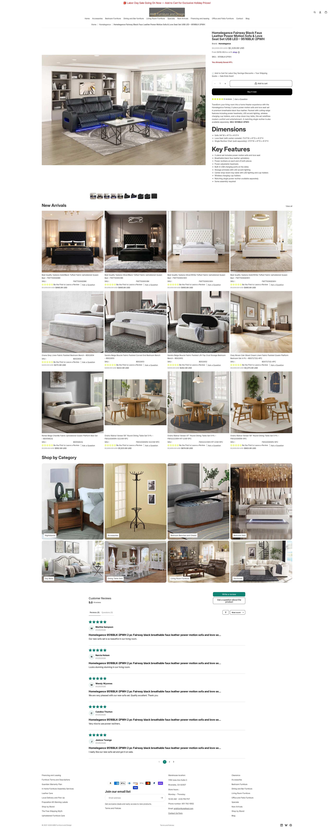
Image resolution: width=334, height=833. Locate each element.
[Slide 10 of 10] (154, 196)
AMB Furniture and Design (61, 825)
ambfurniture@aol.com (183, 808)
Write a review (229, 594)
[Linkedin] (281, 825)
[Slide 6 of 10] (127, 196)
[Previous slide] (46, 322)
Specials (235, 802)
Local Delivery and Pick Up (53, 798)
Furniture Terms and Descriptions (56, 780)
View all (289, 206)
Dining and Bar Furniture (242, 789)
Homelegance (105, 24)
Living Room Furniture (241, 793)
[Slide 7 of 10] (134, 196)
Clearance (236, 775)
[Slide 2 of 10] (100, 196)
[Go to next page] (174, 762)
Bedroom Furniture (239, 784)
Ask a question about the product (229, 600)
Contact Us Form (175, 813)
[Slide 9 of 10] (147, 196)
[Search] (315, 12)
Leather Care (47, 793)
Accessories (237, 780)
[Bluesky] (286, 825)
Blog (233, 816)
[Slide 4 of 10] (113, 196)
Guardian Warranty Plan (52, 784)
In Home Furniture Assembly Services (58, 789)
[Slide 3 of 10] (107, 196)
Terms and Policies (113, 808)
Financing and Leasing (51, 775)
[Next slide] (100, 322)
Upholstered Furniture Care (53, 816)
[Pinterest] (290, 825)
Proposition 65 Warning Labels (55, 802)
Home (93, 24)
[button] (218, 99)
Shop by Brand (48, 807)
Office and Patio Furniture (242, 798)
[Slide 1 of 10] (93, 196)
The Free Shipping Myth (52, 811)
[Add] (99, 268)
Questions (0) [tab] (107, 612)
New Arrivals (237, 807)
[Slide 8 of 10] (141, 196)
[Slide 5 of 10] (120, 196)
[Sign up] (162, 798)
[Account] (320, 12)
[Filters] (225, 612)
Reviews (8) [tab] (95, 612)
